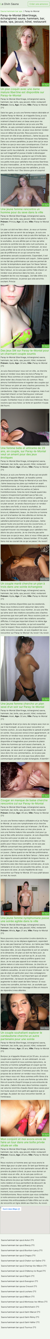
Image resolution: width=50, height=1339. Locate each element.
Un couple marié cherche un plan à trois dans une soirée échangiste (23, 585)
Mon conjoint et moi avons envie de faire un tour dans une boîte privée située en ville (23, 1142)
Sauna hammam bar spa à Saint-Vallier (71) (20, 1322)
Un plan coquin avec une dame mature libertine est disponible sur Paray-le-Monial (22, 92)
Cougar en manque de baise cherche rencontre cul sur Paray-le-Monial (24, 802)
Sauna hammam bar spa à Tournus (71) (18, 1327)
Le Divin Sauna (10, 4)
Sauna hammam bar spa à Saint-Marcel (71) (20, 1312)
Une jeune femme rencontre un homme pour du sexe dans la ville (22, 210)
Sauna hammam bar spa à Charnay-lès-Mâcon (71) (24, 1266)
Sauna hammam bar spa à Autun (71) (17, 1240)
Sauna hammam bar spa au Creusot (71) (19, 1286)
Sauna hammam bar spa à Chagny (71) (18, 1255)
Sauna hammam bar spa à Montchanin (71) (20, 1307)
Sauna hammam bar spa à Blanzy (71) (17, 1245)
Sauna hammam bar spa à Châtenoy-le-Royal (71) (23, 1271)
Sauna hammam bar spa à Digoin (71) (17, 1276)
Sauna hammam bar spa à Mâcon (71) (17, 1296)
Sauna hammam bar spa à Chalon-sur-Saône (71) (23, 1260)
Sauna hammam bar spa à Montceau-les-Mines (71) (24, 1302)
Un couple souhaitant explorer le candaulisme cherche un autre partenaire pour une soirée (21, 1036)
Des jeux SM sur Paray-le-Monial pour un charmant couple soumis (25, 352)
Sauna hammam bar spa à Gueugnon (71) (19, 1281)
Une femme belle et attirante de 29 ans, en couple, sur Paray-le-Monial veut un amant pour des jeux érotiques (23, 452)
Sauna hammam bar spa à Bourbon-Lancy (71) (21, 1250)
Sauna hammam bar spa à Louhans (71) (18, 1291)
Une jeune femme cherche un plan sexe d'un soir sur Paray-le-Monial (22, 705)
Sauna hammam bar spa (11, 11)
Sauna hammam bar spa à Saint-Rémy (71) (20, 1317)
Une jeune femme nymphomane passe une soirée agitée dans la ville (25, 919)
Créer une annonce (38, 4)
